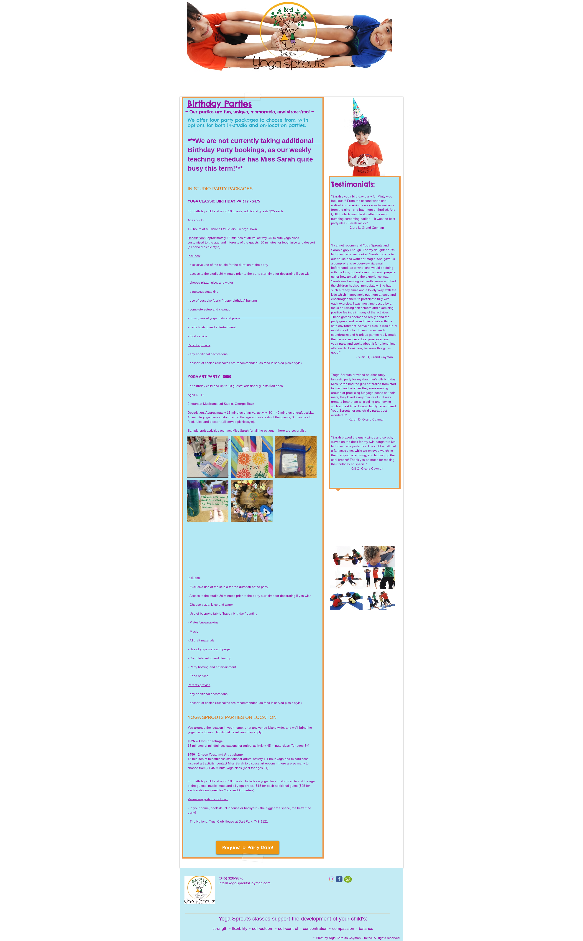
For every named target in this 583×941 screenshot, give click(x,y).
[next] (387, 580)
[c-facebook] (339, 879)
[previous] (338, 580)
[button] (346, 556)
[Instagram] (332, 879)
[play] (386, 606)
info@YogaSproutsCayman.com (244, 883)
